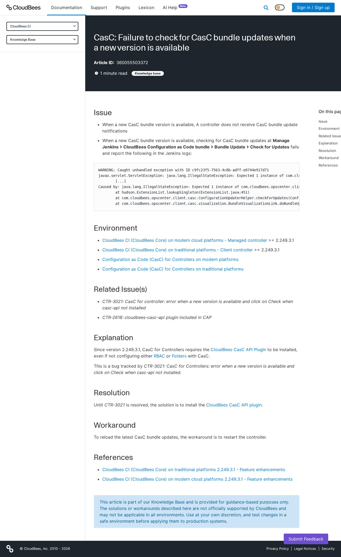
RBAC (159, 356)
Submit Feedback (306, 539)
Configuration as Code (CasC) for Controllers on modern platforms (170, 259)
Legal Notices (305, 549)
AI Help (174, 7)
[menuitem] (66, 7)
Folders (179, 356)
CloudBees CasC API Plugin (238, 349)
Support (99, 7)
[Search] (266, 7)
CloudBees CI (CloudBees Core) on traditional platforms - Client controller (177, 249)
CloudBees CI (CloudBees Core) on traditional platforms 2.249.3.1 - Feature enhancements (193, 469)
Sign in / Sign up (313, 7)
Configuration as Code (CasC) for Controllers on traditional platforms (172, 269)
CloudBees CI (20, 26)
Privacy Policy (277, 549)
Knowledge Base (22, 39)
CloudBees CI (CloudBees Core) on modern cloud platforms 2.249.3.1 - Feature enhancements (197, 479)
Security (328, 549)
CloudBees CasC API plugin (234, 405)
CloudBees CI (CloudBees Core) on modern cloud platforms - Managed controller (184, 240)
